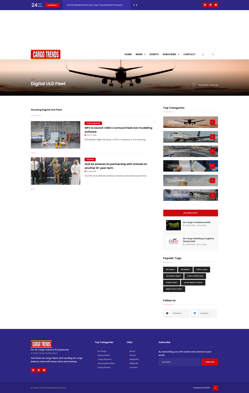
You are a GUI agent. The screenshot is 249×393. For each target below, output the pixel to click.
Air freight (185, 269)
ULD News (90, 159)
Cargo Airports (104, 359)
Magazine (134, 359)
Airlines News (104, 355)
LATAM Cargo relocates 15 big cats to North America (89, 5)
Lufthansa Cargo (173, 276)
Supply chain (201, 269)
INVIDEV (207, 388)
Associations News (106, 363)
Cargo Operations (195, 276)
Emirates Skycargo (174, 289)
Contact (189, 54)
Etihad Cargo (171, 282)
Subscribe (169, 54)
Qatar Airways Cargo (193, 282)
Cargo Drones (104, 367)
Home (128, 54)
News (139, 54)
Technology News (93, 123)
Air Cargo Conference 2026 (196, 222)
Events (154, 54)
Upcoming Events (190, 213)
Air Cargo (170, 269)
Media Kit (134, 363)
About (132, 351)
